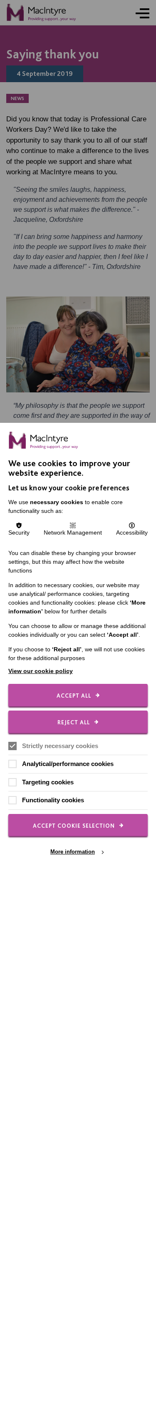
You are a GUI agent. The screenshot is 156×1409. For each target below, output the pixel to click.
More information (72, 852)
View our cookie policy (40, 671)
